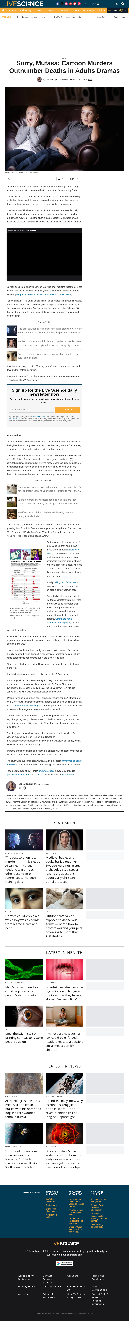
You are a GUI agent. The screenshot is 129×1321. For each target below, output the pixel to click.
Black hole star (119, 17)
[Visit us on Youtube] (70, 3)
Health (39, 10)
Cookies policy (52, 1286)
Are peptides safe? (97, 17)
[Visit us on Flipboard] (74, 3)
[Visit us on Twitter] (61, 3)
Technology (88, 10)
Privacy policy (27, 1286)
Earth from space (53, 1205)
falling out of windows (65, 582)
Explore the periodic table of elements (76, 1220)
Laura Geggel (51, 79)
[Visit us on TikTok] (79, 3)
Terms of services (39, 417)
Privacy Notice (14, 419)
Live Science (68, 774)
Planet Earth (63, 10)
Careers (23, 1294)
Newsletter (77, 179)
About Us (72, 1276)
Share (13, 179)
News (90, 79)
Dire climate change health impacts (31, 17)
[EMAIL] (25, 788)
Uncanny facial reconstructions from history (75, 1229)
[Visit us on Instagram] (66, 3)
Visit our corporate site (69, 1255)
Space (76, 10)
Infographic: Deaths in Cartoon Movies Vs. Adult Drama (43, 294)
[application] (44, 254)
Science (50, 10)
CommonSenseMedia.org (26, 705)
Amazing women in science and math (76, 1212)
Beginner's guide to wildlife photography (98, 1207)
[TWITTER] (21, 788)
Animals (12, 10)
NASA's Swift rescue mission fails (67, 17)
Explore (101, 10)
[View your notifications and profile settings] (116, 3)
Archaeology (26, 10)
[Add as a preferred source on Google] (64, 1263)
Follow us (64, 179)
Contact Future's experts (48, 1279)
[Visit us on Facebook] (57, 3)
